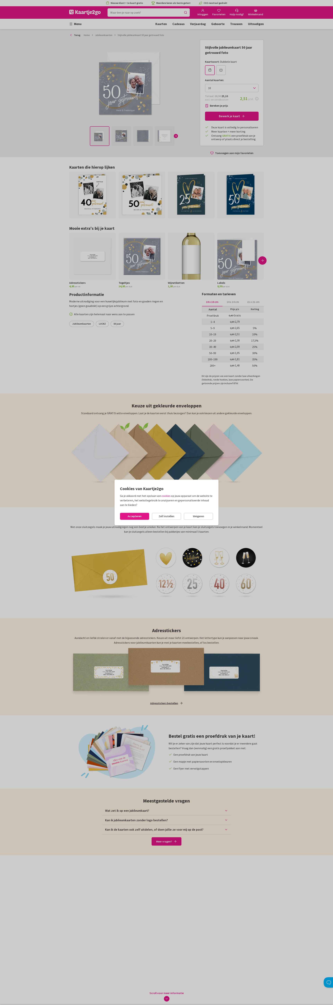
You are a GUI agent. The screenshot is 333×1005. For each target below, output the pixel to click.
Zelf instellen (166, 516)
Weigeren (198, 516)
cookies (165, 496)
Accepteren (135, 516)
